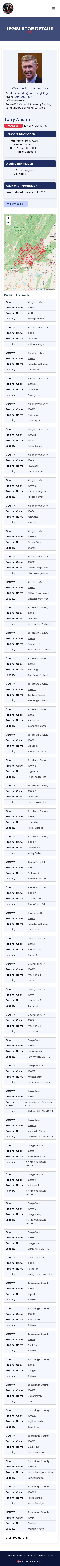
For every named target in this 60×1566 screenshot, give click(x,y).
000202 (32, 383)
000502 (32, 536)
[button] (8, 218)
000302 (32, 434)
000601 (31, 562)
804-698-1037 (23, 97)
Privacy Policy (46, 1555)
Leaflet (39, 290)
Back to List (16, 203)
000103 (31, 333)
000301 (31, 409)
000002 (32, 893)
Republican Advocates (31, 1561)
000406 (32, 791)
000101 (31, 307)
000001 (31, 867)
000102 (31, 638)
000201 (31, 358)
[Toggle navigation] (53, 8)
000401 (31, 460)
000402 (32, 485)
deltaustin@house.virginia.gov (32, 93)
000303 (32, 1125)
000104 (31, 1365)
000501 (31, 511)
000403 (32, 765)
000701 (31, 587)
